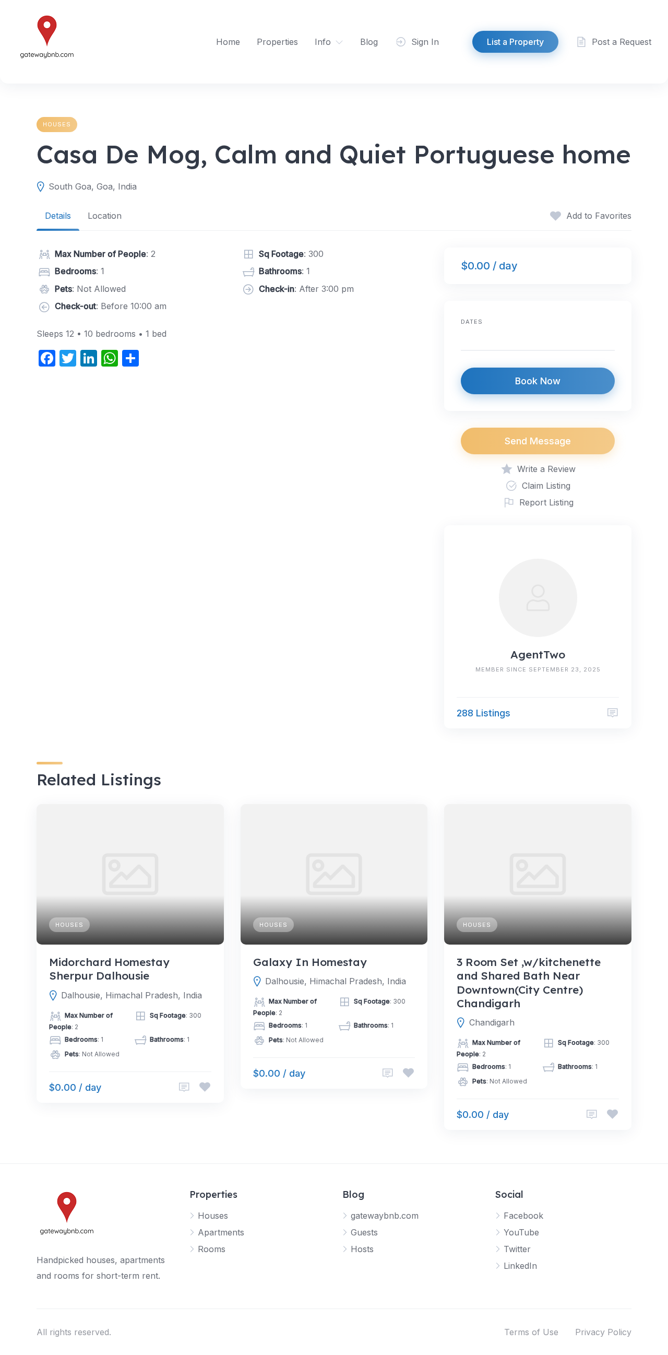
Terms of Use (531, 1332)
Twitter (517, 1249)
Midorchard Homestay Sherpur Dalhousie (109, 968)
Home (228, 42)
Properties (277, 42)
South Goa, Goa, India (93, 186)
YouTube (521, 1232)
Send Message (538, 440)
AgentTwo (537, 654)
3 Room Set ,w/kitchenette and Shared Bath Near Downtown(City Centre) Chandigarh (529, 982)
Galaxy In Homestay (310, 962)
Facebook (523, 1215)
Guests (364, 1232)
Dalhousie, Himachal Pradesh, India (131, 995)
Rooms (211, 1249)
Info (323, 42)
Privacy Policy (603, 1332)
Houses (57, 124)
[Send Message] (612, 713)
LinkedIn (520, 1265)
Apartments (221, 1232)
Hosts (362, 1249)
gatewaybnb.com (385, 1215)
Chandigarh (492, 1022)
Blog (369, 42)
